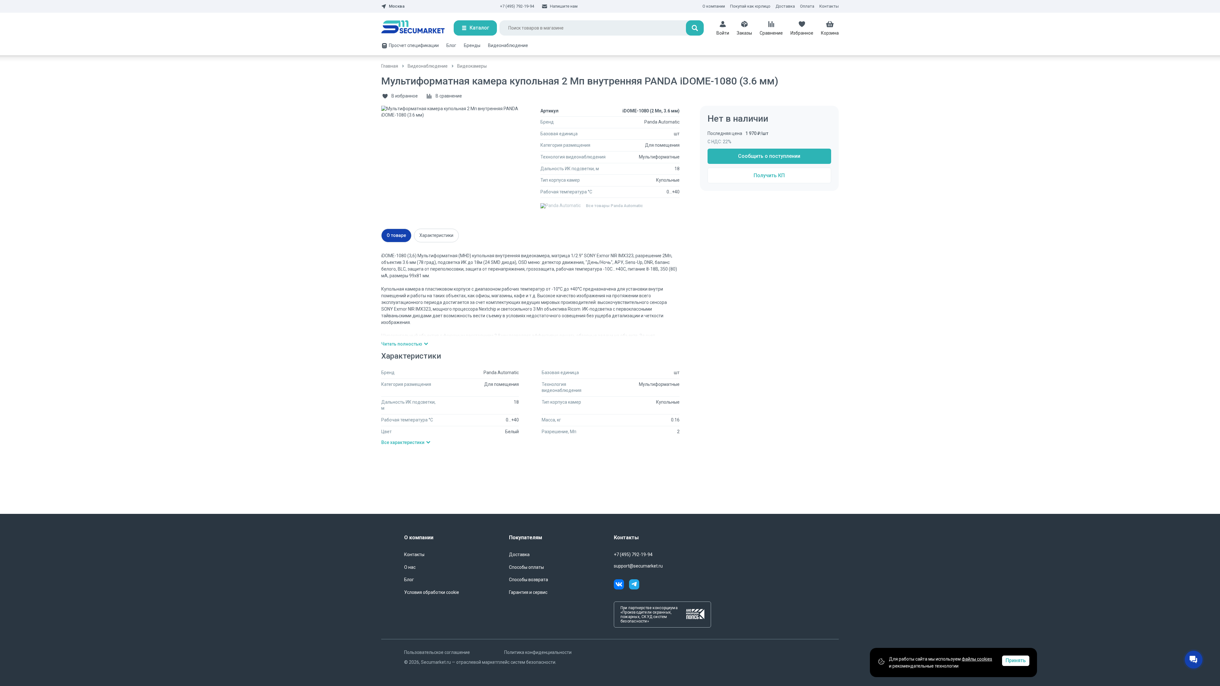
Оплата (807, 6)
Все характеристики (402, 442)
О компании (713, 6)
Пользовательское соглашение (437, 652)
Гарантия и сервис (528, 592)
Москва (396, 6)
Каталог (479, 28)
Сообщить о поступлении (769, 156)
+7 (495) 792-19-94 (517, 6)
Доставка (785, 6)
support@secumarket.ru (638, 565)
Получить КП (769, 175)
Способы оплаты (526, 567)
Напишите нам (564, 6)
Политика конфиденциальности (538, 652)
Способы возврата (528, 579)
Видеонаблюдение (508, 45)
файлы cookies (977, 659)
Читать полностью (401, 343)
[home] (417, 28)
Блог (451, 45)
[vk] (621, 585)
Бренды (472, 45)
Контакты (829, 6)
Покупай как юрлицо (750, 6)
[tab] (396, 235)
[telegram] (634, 585)
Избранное (801, 33)
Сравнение (771, 33)
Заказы (744, 33)
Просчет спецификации (414, 45)
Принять (1016, 660)
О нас (410, 567)
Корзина (830, 33)
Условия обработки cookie (431, 592)
